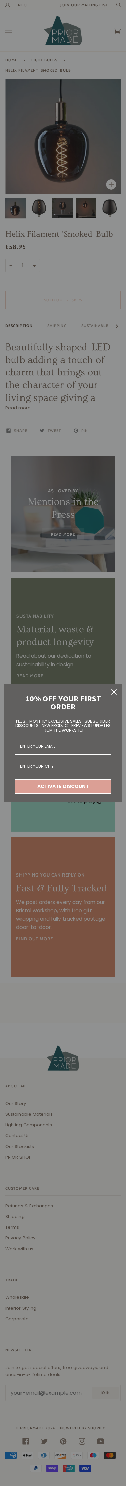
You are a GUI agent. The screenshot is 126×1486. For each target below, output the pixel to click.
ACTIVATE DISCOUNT (63, 786)
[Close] (114, 692)
